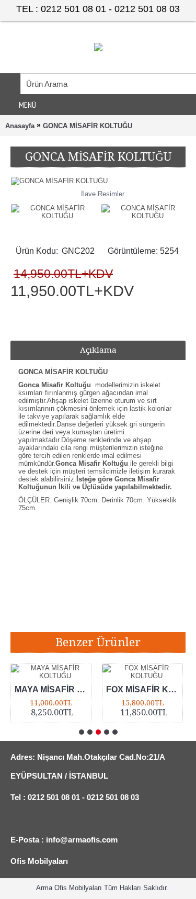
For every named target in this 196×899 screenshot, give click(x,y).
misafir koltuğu (104, 603)
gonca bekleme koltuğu (49, 590)
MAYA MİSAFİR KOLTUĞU (53, 689)
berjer (108, 616)
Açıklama (98, 350)
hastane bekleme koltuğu (51, 616)
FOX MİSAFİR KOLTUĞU (144, 689)
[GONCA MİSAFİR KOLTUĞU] (55, 209)
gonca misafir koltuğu (84, 577)
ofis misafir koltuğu (42, 603)
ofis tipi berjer (147, 616)
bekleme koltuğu (119, 590)
